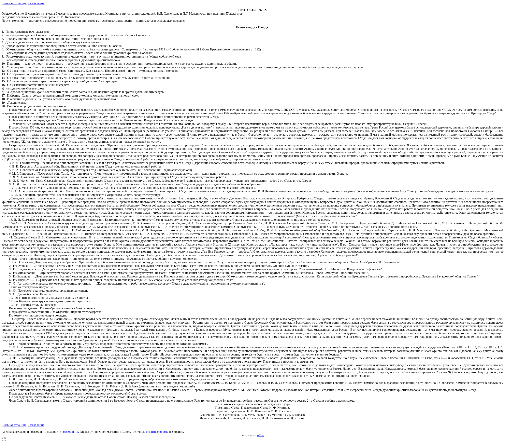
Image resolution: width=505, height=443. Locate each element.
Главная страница (14, 3)
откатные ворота (157, 431)
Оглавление (36, 3)
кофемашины (70, 431)
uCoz (260, 435)
